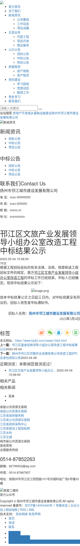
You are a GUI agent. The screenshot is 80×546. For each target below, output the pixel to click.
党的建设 (14, 79)
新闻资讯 (14, 15)
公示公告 (14, 49)
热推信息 (62, 505)
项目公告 (23, 62)
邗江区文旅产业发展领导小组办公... (32, 370)
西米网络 (22, 514)
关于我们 (14, 11)
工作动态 (23, 23)
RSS (23, 509)
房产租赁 (23, 75)
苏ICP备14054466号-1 (40, 505)
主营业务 (14, 32)
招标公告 (23, 54)
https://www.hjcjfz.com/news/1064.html (41, 340)
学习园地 (23, 84)
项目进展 (23, 28)
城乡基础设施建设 (40, 113)
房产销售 (23, 71)
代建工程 (23, 36)
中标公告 (23, 58)
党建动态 (23, 88)
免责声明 (35, 514)
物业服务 (23, 45)
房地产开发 (20, 113)
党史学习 (14, 96)
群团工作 (23, 92)
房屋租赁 (14, 66)
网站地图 (11, 509)
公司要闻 (23, 19)
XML (32, 509)
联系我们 (14, 101)
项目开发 (23, 41)
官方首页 (14, 6)
